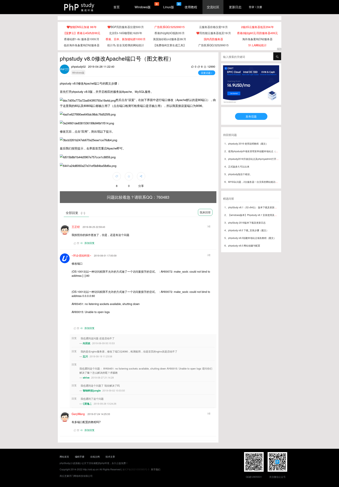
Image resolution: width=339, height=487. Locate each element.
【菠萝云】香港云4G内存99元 (81, 33)
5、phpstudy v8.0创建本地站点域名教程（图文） (250, 237)
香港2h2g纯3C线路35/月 (169, 33)
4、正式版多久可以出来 (236, 166)
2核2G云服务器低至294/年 (257, 27)
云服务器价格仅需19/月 (213, 27)
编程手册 (79, 456)
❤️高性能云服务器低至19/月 (213, 33)
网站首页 (64, 456)
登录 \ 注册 (255, 7)
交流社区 (213, 7)
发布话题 (251, 116)
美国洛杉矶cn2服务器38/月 (169, 39)
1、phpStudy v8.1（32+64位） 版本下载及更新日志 (251, 207)
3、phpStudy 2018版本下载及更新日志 (245, 222)
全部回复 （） (76, 212)
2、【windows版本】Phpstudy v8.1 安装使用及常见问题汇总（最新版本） (263, 215)
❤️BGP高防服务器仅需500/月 (125, 27)
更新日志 (235, 7)
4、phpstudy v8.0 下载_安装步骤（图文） (246, 230)
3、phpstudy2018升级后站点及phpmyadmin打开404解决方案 (257, 158)
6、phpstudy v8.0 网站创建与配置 (242, 245)
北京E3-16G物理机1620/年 (125, 33)
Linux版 (168, 7)
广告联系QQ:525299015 (169, 27)
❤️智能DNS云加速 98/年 (82, 27)
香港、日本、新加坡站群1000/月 (126, 39)
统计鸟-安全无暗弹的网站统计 (125, 45)
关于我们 (155, 469)
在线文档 (95, 456)
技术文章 (110, 456)
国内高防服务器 (213, 39)
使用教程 (191, 7)
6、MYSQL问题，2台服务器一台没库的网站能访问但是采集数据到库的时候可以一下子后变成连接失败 (278, 181)
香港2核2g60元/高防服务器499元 (257, 33)
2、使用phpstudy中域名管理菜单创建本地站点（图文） (253, 151)
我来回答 (205, 212)
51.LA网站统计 (257, 45)
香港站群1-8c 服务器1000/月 (81, 39)
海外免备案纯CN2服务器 (257, 39)
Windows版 (143, 7)
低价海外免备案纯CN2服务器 (81, 45)
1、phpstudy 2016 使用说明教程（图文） (246, 143)
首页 (116, 7)
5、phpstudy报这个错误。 (238, 174)
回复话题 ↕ (206, 72)
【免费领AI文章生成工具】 (169, 45)
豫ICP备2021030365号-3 (135, 469)
